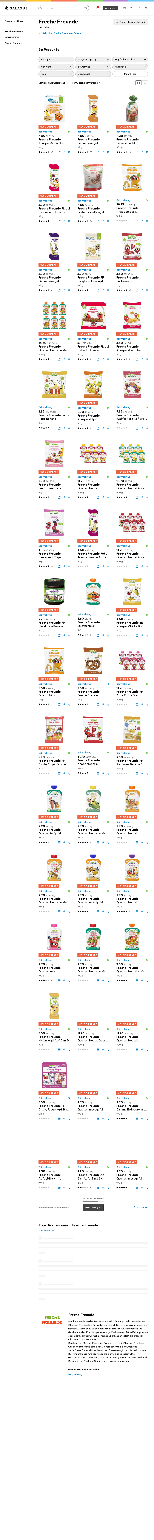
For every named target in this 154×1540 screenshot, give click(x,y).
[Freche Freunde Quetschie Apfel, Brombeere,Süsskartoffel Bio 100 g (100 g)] (54, 813)
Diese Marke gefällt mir (133, 22)
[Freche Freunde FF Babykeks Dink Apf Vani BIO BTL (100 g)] (93, 261)
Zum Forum (44, 1230)
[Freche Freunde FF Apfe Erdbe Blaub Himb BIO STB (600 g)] (132, 675)
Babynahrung (12, 36)
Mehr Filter (130, 73)
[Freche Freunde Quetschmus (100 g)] (93, 606)
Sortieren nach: (46, 82)
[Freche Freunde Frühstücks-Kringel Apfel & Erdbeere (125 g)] (93, 192)
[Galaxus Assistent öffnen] (124, 8)
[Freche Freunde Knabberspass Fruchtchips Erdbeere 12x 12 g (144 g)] (93, 744)
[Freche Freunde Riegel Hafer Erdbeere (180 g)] (93, 330)
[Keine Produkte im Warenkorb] (146, 8)
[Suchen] (41, 8)
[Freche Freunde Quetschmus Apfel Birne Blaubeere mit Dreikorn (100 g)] (93, 882)
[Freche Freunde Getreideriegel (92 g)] (93, 123)
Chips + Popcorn (13, 43)
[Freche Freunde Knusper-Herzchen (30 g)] (132, 330)
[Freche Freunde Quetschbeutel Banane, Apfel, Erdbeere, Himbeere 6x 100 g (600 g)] (93, 468)
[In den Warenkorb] (68, 152)
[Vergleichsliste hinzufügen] (59, 152)
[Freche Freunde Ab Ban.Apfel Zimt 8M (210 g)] (93, 1158)
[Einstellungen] (96, 8)
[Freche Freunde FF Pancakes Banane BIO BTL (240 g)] (132, 744)
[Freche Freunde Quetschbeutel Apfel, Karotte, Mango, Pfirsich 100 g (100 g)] (132, 951)
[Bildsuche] (85, 8)
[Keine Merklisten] (139, 8)
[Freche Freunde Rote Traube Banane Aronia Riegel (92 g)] (93, 537)
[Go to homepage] (16, 8)
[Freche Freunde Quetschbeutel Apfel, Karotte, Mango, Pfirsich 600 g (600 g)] (54, 330)
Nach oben (142, 1207)
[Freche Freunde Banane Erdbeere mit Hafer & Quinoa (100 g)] (132, 1089)
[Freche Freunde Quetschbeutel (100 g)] (132, 882)
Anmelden (110, 8)
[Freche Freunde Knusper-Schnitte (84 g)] (54, 123)
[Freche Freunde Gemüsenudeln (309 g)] (132, 123)
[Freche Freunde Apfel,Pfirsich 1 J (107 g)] (54, 1158)
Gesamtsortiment (15, 21)
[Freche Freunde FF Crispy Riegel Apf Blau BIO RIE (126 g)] (54, 1089)
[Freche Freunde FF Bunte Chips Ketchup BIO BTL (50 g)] (54, 744)
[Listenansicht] (145, 82)
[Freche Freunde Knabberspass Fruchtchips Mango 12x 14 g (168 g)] (132, 192)
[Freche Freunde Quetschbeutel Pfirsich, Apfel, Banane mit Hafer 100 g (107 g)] (132, 813)
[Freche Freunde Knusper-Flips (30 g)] (93, 399)
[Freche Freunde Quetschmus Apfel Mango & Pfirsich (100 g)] (93, 1089)
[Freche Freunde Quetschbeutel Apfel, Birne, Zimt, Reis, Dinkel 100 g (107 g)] (54, 882)
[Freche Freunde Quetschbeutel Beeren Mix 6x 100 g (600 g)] (93, 1020)
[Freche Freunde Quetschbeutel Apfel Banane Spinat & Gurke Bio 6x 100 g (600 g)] (132, 468)
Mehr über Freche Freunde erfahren (61, 33)
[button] (69, 132)
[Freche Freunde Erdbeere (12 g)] (132, 261)
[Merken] (64, 152)
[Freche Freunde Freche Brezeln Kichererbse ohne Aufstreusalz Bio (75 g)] (93, 675)
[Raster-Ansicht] (138, 82)
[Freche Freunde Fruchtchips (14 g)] (54, 675)
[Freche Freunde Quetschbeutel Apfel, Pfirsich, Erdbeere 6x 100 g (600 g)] (132, 537)
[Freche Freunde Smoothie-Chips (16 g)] (54, 468)
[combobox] (61, 83)
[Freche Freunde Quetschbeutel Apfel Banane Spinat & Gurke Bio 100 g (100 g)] (93, 813)
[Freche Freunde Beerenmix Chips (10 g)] (54, 537)
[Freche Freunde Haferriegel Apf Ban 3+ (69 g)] (54, 1020)
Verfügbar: (78, 82)
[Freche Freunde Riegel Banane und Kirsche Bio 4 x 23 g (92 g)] (54, 192)
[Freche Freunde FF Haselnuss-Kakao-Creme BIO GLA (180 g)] (54, 606)
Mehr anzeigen (93, 1207)
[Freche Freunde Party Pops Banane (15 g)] (54, 399)
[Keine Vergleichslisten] (131, 8)
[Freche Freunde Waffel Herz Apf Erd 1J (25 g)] (132, 399)
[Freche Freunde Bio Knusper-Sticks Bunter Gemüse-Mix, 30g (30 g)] (132, 606)
